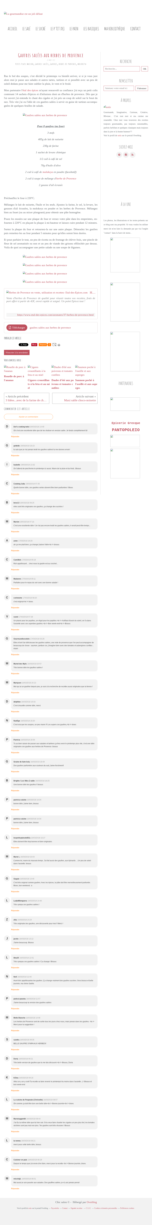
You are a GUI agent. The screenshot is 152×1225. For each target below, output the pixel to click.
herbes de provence (67, 64)
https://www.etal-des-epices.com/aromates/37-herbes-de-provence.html (55, 315)
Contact (135, 28)
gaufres (53, 64)
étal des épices (30, 90)
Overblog (92, 1202)
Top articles (55, 1208)
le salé (26, 28)
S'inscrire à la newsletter (17, 352)
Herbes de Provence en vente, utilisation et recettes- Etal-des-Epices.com (92, 292)
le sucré (40, 28)
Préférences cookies (127, 1208)
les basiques (91, 28)
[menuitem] (12, 28)
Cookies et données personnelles (105, 1208)
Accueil (12, 28)
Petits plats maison (24, 64)
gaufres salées (42, 64)
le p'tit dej (57, 28)
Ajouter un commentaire (28, 417)
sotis (119, 135)
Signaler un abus (77, 1208)
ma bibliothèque (114, 28)
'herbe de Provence (66, 178)
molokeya (82, 64)
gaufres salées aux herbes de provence (50, 327)
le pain (74, 28)
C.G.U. (88, 1208)
